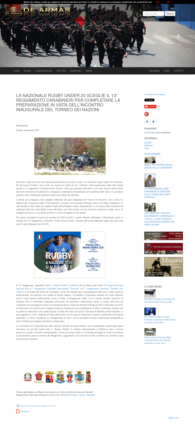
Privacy (74, 394)
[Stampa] (153, 121)
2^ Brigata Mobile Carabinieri (65, 285)
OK (168, 1)
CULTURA (61, 70)
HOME (17, 70)
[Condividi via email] (147, 121)
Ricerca (170, 13)
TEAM (166, 70)
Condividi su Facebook (154, 94)
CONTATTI (179, 70)
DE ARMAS (154, 70)
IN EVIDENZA (152, 154)
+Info (157, 1)
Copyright (91, 394)
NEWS (89, 70)
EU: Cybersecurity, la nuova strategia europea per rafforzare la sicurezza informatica (159, 319)
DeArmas (148, 145)
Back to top (174, 417)
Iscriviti (147, 132)
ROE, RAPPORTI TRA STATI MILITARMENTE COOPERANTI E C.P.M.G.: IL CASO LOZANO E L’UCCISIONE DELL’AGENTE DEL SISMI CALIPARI (159, 219)
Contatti (147, 142)
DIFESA (27, 70)
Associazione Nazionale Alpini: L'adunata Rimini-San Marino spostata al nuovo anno (158, 340)
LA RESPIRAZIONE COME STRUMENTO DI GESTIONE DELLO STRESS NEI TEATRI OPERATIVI (157, 193)
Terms (82, 394)
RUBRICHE (75, 70)
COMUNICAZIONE (43, 70)
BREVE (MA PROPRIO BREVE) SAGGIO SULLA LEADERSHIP (158, 166)
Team (146, 148)
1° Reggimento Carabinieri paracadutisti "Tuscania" (56, 288)
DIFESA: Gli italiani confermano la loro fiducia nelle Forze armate (159, 300)
